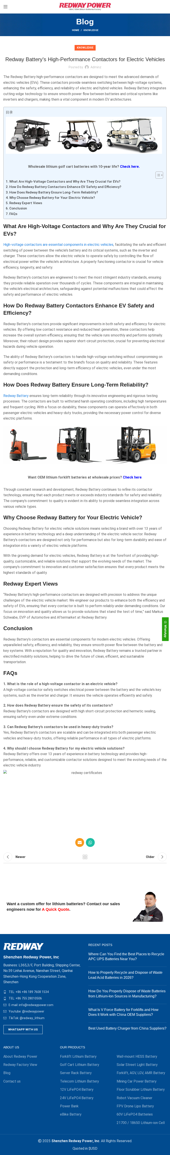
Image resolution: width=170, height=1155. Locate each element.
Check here (132, 477)
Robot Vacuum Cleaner (134, 1098)
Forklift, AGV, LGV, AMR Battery (141, 1073)
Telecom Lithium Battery (79, 1081)
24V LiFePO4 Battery (76, 1098)
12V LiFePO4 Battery (76, 1089)
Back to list (85, 856)
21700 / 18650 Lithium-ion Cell (141, 1123)
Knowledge (90, 30)
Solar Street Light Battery (137, 1065)
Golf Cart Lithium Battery (79, 1065)
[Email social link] (79, 842)
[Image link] (23, 946)
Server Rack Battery (76, 1073)
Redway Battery (16, 396)
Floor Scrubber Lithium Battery (141, 1089)
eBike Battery (70, 1114)
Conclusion (18, 208)
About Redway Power (20, 1056)
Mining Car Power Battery (136, 1081)
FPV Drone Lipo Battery (135, 1106)
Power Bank (69, 1106)
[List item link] (42, 991)
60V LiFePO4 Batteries (135, 1114)
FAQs (13, 214)
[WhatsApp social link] (90, 842)
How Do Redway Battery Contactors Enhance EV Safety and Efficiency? (65, 187)
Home (75, 30)
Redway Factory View (20, 1065)
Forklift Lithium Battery (78, 1056)
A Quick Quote (55, 909)
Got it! (150, 8)
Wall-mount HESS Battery (137, 1056)
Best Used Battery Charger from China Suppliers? (127, 1028)
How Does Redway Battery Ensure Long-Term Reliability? (53, 192)
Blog (6, 1073)
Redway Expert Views (25, 203)
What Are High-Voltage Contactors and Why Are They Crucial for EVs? (64, 182)
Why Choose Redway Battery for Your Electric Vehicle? (52, 198)
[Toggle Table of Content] (157, 175)
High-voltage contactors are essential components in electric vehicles (58, 244)
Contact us (12, 1081)
